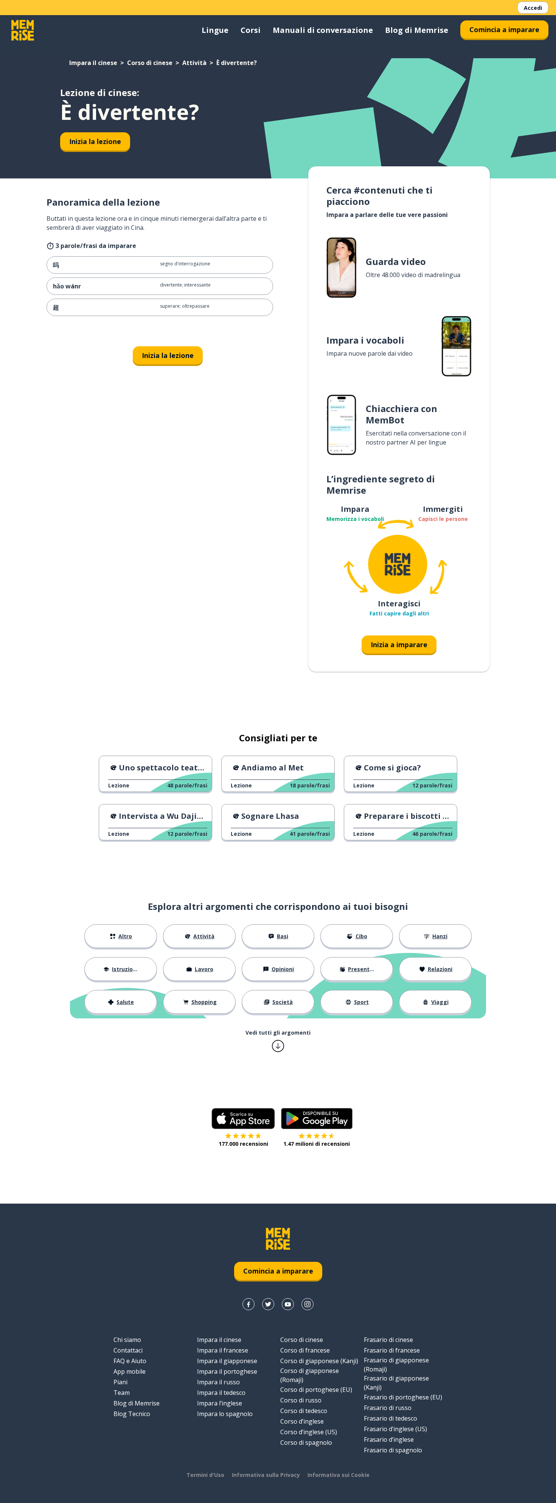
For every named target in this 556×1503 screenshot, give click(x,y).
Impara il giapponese (227, 1361)
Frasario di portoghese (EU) (403, 1397)
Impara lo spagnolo (225, 1414)
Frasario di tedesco (390, 1418)
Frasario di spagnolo (393, 1450)
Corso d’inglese (302, 1421)
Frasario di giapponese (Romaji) (396, 1364)
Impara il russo (218, 1382)
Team (121, 1392)
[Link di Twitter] (268, 1304)
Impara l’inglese (219, 1403)
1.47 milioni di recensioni (316, 1143)
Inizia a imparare (399, 644)
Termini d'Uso (205, 1474)
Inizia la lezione (95, 141)
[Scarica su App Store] (243, 1118)
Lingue (215, 30)
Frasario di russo (388, 1408)
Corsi (251, 30)
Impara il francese (222, 1350)
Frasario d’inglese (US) (395, 1429)
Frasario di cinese (388, 1340)
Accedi (533, 7)
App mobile (129, 1371)
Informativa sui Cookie (339, 1474)
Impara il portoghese (227, 1371)
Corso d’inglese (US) (308, 1432)
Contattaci (128, 1350)
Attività (194, 63)
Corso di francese (305, 1350)
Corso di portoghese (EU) (316, 1389)
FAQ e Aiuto (129, 1361)
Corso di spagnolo (306, 1442)
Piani (120, 1382)
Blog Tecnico (131, 1414)
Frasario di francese (392, 1350)
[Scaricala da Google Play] (317, 1118)
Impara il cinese (93, 63)
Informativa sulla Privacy (266, 1474)
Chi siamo (127, 1340)
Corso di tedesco (303, 1411)
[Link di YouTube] (288, 1304)
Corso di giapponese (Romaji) (309, 1375)
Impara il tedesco (221, 1392)
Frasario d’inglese (389, 1439)
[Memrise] (23, 30)
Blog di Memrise (416, 30)
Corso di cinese (149, 63)
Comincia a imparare (504, 29)
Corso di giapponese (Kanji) (319, 1361)
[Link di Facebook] (248, 1304)
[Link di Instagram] (307, 1304)
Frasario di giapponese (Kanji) (396, 1382)
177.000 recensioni (243, 1143)
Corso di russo (300, 1400)
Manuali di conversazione (323, 30)
